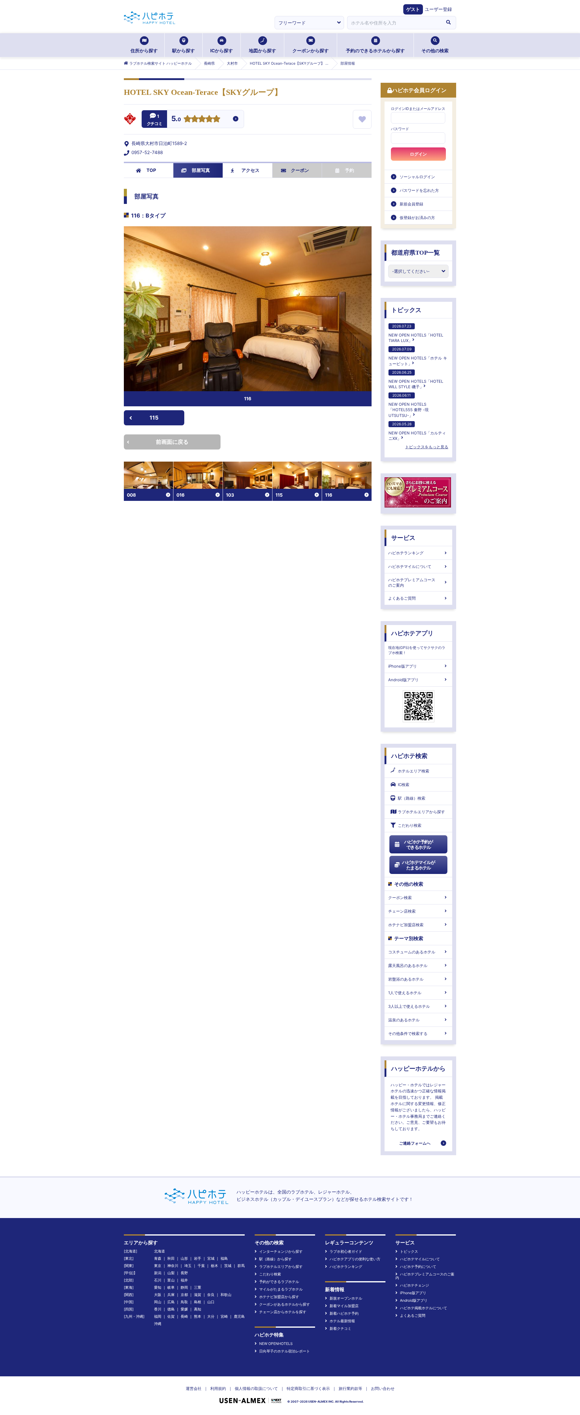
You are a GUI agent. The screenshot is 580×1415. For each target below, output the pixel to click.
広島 (171, 1302)
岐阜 (171, 1287)
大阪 (157, 1294)
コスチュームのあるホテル (411, 951)
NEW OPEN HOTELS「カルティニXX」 (417, 431)
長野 (184, 1273)
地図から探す (262, 50)
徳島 (171, 1309)
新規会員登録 (411, 203)
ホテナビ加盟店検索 (406, 924)
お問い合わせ (383, 1388)
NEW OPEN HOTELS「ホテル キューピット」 (417, 356)
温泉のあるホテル (404, 1019)
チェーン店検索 (402, 911)
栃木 (214, 1265)
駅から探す (183, 50)
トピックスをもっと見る (426, 446)
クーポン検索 (400, 897)
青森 (157, 1258)
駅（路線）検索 (411, 798)
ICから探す (221, 50)
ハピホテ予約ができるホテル (418, 844)
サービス (403, 537)
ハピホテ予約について (418, 1266)
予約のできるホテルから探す (375, 50)
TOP (151, 170)
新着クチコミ (340, 1328)
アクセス (250, 170)
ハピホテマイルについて (409, 566)
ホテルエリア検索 (413, 771)
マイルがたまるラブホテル (281, 1289)
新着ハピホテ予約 (344, 1313)
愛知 (157, 1287)
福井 (184, 1280)
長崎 (184, 1316)
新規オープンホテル (346, 1298)
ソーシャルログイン (417, 176)
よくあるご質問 (402, 598)
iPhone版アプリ (402, 666)
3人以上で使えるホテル (409, 1006)
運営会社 (193, 1388)
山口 (210, 1302)
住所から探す (144, 50)
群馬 (241, 1265)
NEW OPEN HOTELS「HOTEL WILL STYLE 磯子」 (415, 379)
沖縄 (157, 1323)
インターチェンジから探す (281, 1251)
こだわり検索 (409, 825)
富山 (171, 1280)
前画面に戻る (172, 442)
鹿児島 (239, 1316)
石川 (157, 1280)
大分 (210, 1316)
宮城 (210, 1258)
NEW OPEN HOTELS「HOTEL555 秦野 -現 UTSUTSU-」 (408, 405)
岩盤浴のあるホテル (406, 979)
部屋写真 (201, 170)
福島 (224, 1258)
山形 (184, 1258)
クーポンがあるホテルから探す (284, 1304)
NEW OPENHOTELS (276, 1343)
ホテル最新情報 (342, 1321)
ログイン (418, 154)
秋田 (171, 1258)
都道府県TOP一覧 (415, 252)
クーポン (300, 170)
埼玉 (188, 1265)
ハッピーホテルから (418, 1068)
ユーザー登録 (438, 9)
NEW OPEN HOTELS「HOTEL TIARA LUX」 (415, 333)
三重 (197, 1287)
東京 (157, 1265)
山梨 (171, 1273)
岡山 (157, 1302)
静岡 (184, 1287)
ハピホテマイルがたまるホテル (418, 865)
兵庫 (171, 1294)
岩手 (197, 1258)
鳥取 (184, 1302)
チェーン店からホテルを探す (282, 1312)
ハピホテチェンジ (414, 1285)
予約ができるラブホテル (279, 1281)
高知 (197, 1309)
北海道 (159, 1251)
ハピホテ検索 (409, 756)
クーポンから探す (310, 50)
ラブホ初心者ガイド (346, 1251)
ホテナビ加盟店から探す (279, 1296)
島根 (197, 1302)
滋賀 (197, 1294)
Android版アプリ (403, 679)
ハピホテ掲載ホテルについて (423, 1308)
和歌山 (226, 1294)
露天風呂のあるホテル (407, 965)
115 (154, 417)
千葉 (201, 1265)
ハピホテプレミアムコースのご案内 (411, 582)
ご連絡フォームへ (414, 1143)
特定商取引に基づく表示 (308, 1388)
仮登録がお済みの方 (417, 217)
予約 (349, 170)
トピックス (406, 310)
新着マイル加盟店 (344, 1306)
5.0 (176, 119)
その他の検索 (435, 50)
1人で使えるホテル (404, 992)
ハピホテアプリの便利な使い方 (355, 1259)
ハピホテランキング (406, 552)
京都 (184, 1294)
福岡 (157, 1316)
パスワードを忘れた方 (419, 190)
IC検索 (403, 784)
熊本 (197, 1316)
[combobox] (394, 22)
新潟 (157, 1273)
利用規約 (218, 1388)
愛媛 (184, 1309)
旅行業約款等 (350, 1388)
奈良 (210, 1294)
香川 (157, 1309)
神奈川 (172, 1265)
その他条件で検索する (407, 1033)
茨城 (227, 1265)
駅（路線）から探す (275, 1259)
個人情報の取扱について (256, 1388)
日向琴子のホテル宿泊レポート (284, 1351)
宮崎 (224, 1316)
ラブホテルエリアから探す (421, 811)
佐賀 (171, 1316)
